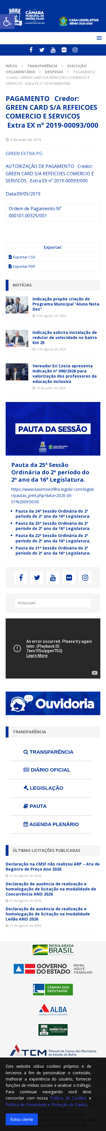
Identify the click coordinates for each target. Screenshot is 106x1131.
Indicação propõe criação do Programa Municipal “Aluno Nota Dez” (66, 304)
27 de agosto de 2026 (25, 875)
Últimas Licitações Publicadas (46, 850)
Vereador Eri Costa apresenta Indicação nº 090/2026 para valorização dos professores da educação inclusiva (65, 373)
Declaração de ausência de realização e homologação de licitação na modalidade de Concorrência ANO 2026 (51, 889)
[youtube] (53, 50)
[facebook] (31, 50)
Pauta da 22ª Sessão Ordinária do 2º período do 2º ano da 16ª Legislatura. (53, 538)
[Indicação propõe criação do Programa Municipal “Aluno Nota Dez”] (17, 304)
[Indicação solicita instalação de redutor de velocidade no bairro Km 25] (17, 338)
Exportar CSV (24, 257)
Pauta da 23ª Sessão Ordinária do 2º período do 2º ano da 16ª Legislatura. (53, 526)
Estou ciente (21, 1119)
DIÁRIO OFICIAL (49, 770)
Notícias (22, 285)
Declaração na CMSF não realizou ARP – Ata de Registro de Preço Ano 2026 (53, 866)
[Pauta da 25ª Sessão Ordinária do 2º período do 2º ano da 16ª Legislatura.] (53, 452)
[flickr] (64, 50)
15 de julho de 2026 (51, 388)
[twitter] (42, 50)
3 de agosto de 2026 (51, 315)
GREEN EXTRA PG (24, 153)
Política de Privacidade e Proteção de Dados (46, 1104)
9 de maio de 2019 (25, 139)
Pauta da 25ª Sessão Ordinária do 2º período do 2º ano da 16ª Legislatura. (50, 472)
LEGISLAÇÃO (46, 788)
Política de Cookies (68, 1098)
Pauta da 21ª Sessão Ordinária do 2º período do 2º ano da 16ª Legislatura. (53, 550)
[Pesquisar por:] (53, 603)
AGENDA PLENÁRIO (53, 824)
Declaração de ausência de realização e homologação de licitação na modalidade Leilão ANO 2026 (48, 914)
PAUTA (37, 806)
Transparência (42, 65)
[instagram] (75, 50)
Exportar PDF (24, 266)
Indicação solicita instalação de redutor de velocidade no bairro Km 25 (65, 337)
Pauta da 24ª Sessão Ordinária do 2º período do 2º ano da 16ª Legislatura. (53, 513)
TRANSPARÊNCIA (50, 752)
